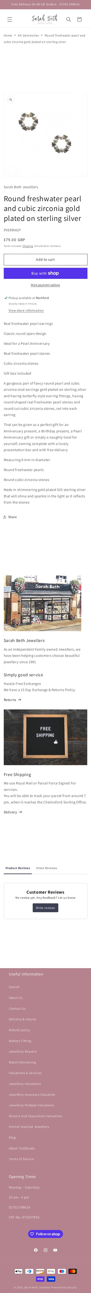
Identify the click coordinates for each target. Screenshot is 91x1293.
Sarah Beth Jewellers (37, 1287)
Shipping (28, 245)
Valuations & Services (25, 1073)
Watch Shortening (22, 1062)
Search (14, 987)
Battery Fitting (20, 1040)
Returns (10, 699)
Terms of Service (21, 1159)
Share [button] (12, 517)
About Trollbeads (22, 1148)
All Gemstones (28, 35)
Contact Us (17, 1008)
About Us (15, 997)
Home (8, 35)
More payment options (45, 285)
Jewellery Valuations (25, 1083)
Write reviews (45, 908)
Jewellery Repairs (22, 1051)
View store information (26, 310)
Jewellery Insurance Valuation (32, 1094)
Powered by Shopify (64, 1287)
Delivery (10, 812)
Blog (12, 1137)
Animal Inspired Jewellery (29, 1126)
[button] (9, 19)
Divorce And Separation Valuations (35, 1116)
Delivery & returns (22, 1019)
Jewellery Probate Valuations (31, 1105)
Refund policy (19, 1030)
